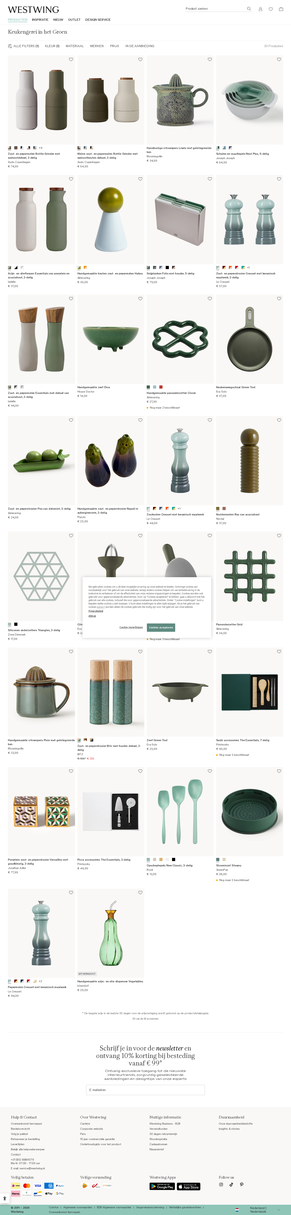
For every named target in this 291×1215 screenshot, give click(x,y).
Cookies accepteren (161, 627)
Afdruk (92, 616)
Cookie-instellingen (131, 627)
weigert (101, 606)
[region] (147, 607)
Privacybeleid (95, 611)
